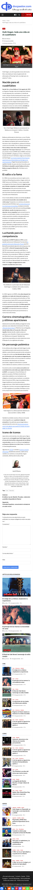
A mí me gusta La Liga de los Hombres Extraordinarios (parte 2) (6, 723)
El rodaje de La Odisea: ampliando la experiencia (6, 671)
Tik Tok (11, 449)
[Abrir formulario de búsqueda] (19, 14)
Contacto (18, 876)
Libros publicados (25, 878)
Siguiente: (16, 504)
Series (23, 807)
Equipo (23, 876)
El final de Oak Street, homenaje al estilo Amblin (6, 692)
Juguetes (14, 807)
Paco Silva (6, 603)
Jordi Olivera (7, 38)
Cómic (16, 719)
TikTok (28, 15)
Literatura (9, 594)
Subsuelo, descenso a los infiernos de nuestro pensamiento (6, 741)
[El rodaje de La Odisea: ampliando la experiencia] (16, 587)
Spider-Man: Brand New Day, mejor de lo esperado (6, 793)
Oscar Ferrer (6, 658)
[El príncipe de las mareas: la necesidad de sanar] (16, 615)
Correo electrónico (7, 553)
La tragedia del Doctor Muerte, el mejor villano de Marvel (6, 783)
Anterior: (16, 497)
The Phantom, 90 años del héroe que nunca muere (6, 772)
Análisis (19, 807)
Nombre (5, 547)
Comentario (6, 524)
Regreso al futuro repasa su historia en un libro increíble (6, 713)
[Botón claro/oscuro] (15, 15)
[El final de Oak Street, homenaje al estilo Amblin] (16, 642)
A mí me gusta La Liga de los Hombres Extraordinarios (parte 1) (6, 762)
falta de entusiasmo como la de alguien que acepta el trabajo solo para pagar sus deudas (15, 426)
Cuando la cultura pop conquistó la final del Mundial (6, 832)
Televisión (11, 490)
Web (3, 559)
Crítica (8, 622)
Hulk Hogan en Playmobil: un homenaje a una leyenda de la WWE (6, 811)
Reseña (14, 594)
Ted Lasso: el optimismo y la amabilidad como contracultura (6, 842)
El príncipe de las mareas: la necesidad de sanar (6, 681)
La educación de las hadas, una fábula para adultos (6, 702)
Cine (4, 28)
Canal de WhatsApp (14, 878)
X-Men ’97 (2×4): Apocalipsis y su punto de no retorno (6, 853)
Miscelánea (21, 829)
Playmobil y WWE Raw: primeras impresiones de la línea (6, 821)
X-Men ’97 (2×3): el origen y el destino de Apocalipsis (6, 863)
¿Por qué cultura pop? (8, 876)
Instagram (5, 878)
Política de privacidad (23, 880)
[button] (2, 14)
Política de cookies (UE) (9, 880)
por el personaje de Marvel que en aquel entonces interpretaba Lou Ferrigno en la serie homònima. (16, 160)
